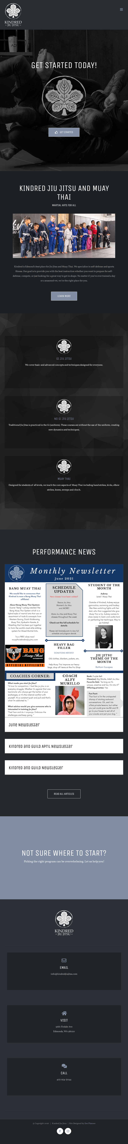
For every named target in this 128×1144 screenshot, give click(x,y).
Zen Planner (89, 1123)
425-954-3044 (64, 1079)
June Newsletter (24, 725)
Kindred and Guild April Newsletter (40, 746)
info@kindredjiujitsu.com (64, 974)
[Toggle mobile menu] (121, 9)
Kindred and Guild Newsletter (36, 767)
